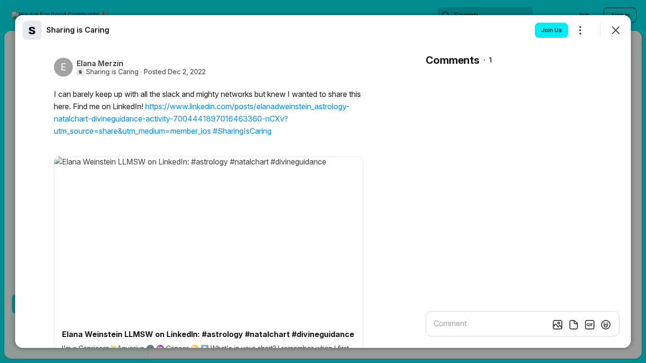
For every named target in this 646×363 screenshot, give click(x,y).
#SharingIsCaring (242, 131)
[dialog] (323, 181)
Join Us (551, 30)
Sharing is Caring (112, 72)
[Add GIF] (589, 324)
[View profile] (32, 30)
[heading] (77, 30)
